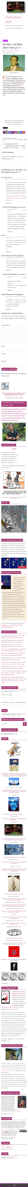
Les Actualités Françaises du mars (15, 139)
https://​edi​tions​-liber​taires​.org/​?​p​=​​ (11, 1007)
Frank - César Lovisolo (7, 662)
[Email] (7, 132)
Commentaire (5, 325)
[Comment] (4, 132)
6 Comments (13, 53)
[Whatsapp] (18, 132)
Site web (3, 361)
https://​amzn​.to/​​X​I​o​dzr (12, 1009)
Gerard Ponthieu (15, 50)
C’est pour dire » (5, 1130)
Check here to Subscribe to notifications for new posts (14, 375)
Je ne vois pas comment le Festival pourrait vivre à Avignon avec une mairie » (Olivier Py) (13, 145)
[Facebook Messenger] (21, 132)
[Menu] (2, 32)
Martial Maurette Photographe (12, 256)
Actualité (5, 40)
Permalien (23, 179)
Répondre (8, 203)
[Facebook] (10, 132)
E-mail (3, 354)
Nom (3, 346)
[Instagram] (15, 132)
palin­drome (20, 944)
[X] (12, 132)
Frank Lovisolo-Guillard (7, 649)
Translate (11, 1149)
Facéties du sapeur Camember (11, 497)
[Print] (24, 132)
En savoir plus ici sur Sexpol (7, 1113)
